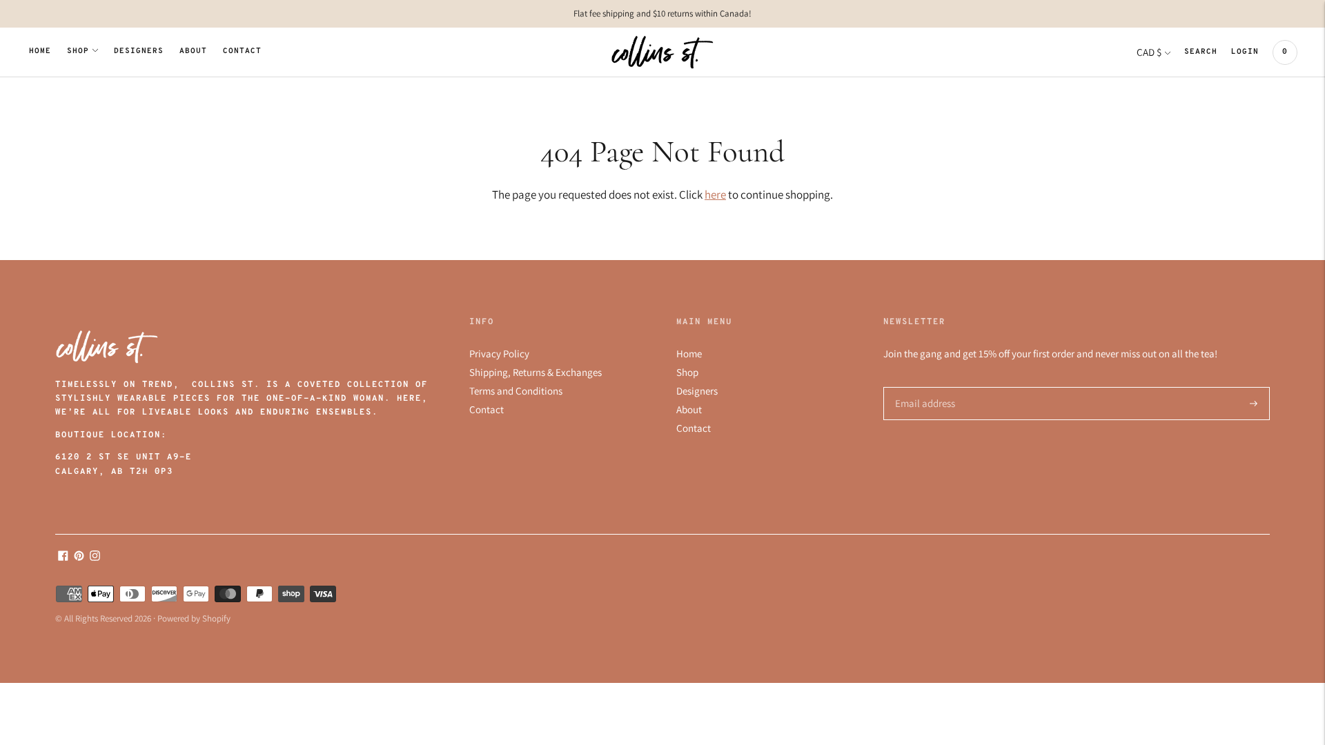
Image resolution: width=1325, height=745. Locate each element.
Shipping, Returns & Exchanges (535, 372)
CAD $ (1149, 52)
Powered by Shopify (193, 618)
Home (40, 51)
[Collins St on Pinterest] (79, 557)
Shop (78, 51)
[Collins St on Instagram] (95, 557)
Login (1245, 52)
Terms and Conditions (515, 390)
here (715, 194)
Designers (139, 51)
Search (1200, 52)
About (193, 51)
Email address (923, 387)
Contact (242, 51)
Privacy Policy (499, 353)
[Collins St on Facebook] (63, 557)
